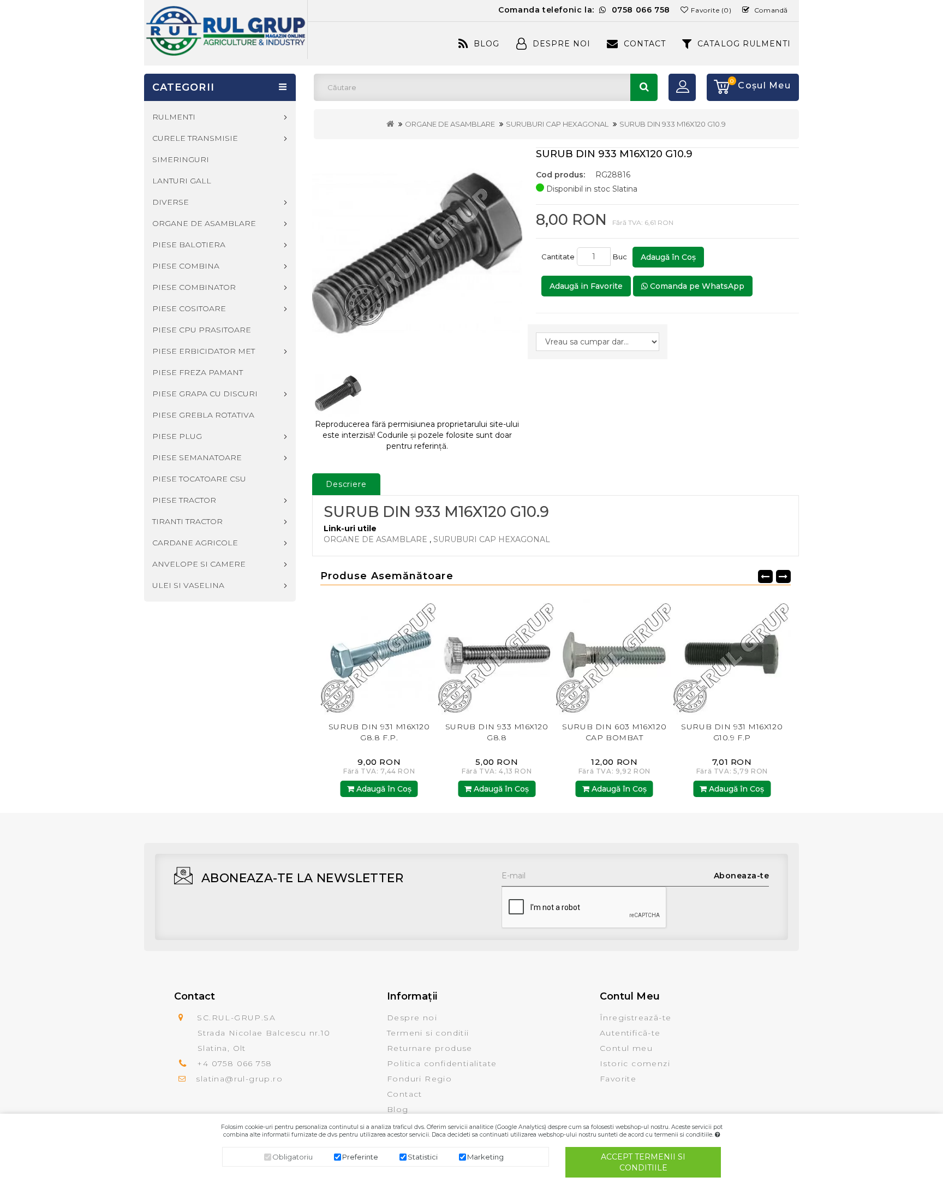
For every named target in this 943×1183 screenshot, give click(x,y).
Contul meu (626, 1048)
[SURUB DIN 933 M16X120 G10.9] (417, 253)
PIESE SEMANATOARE (197, 457)
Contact (645, 44)
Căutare (644, 87)
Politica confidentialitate (442, 1063)
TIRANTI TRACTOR (187, 521)
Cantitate (558, 256)
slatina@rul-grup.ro (239, 1079)
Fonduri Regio (419, 1079)
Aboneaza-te (741, 876)
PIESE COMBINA (185, 266)
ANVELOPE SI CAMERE (199, 564)
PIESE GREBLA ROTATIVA (203, 415)
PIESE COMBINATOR (194, 287)
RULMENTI (173, 117)
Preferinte (360, 1156)
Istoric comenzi (635, 1063)
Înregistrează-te (635, 1018)
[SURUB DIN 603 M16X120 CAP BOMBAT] (497, 655)
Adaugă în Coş (668, 257)
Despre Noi (561, 44)
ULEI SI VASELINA (188, 585)
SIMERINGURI (180, 159)
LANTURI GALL (181, 181)
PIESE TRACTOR (184, 500)
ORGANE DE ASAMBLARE (450, 124)
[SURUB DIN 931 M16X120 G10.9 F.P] (614, 655)
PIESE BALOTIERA (188, 244)
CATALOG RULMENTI (744, 44)
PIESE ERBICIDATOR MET (203, 351)
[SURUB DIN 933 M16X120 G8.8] (379, 655)
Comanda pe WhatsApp (696, 286)
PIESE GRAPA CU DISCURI (205, 394)
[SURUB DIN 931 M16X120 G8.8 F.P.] (732, 655)
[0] (718, 87)
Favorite (618, 1079)
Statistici (423, 1156)
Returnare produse (430, 1048)
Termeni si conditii (428, 1033)
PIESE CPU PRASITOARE (201, 330)
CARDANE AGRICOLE (195, 543)
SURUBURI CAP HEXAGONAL (557, 124)
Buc (621, 256)
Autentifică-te (630, 1033)
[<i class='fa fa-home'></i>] (390, 124)
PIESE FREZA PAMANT (197, 372)
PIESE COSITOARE (189, 308)
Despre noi (412, 1018)
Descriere (346, 484)
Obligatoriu (292, 1156)
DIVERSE (170, 202)
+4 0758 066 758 (234, 1063)
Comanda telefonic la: (584, 10)
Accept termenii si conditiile (643, 1162)
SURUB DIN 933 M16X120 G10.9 (672, 124)
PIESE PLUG (177, 436)
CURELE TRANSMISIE (195, 138)
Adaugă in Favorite (586, 286)
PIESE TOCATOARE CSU (199, 479)
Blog (486, 44)
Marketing (485, 1156)
